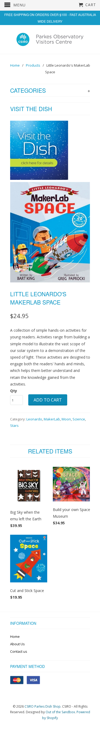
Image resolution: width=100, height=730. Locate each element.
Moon (66, 419)
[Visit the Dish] (39, 178)
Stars (14, 425)
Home (15, 636)
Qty (13, 390)
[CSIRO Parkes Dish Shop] (50, 39)
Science (79, 419)
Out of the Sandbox (60, 712)
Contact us (18, 651)
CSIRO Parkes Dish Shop (43, 706)
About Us (17, 644)
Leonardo (34, 419)
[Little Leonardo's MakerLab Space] (50, 232)
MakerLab (52, 419)
